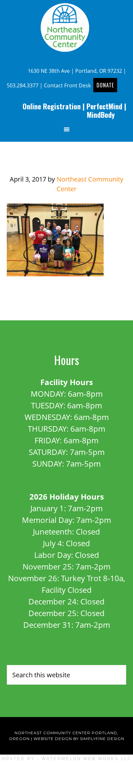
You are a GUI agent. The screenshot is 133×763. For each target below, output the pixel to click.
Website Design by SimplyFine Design (79, 738)
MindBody (101, 114)
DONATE (105, 85)
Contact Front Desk (67, 85)
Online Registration (52, 106)
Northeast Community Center (66, 27)
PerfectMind (104, 106)
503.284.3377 (22, 85)
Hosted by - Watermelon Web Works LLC (66, 758)
